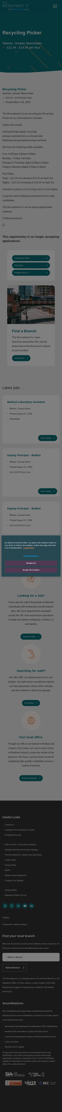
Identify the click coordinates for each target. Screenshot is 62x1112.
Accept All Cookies (31, 570)
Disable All (31, 563)
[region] (31, 556)
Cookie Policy (28, 548)
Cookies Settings (30, 556)
